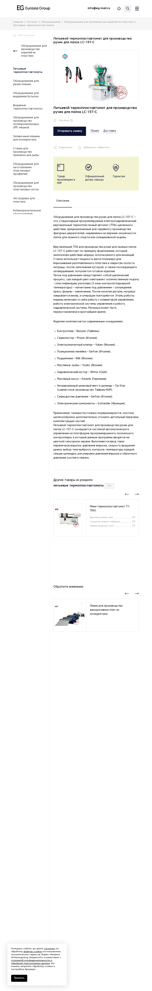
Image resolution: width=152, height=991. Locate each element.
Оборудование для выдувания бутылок (26, 95)
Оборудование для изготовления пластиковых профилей (26, 169)
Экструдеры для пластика (24, 200)
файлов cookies (32, 952)
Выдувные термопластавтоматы (27, 107)
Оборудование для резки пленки (26, 83)
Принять (19, 978)
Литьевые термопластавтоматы (27, 70)
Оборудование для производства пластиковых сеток (26, 186)
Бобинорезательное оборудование (27, 212)
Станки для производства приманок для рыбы (26, 152)
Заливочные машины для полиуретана (26, 138)
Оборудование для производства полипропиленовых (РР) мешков (26, 122)
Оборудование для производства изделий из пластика (34, 51)
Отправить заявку (69, 131)
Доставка (109, 131)
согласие (49, 949)
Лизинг (95, 131)
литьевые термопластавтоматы (78, 485)
